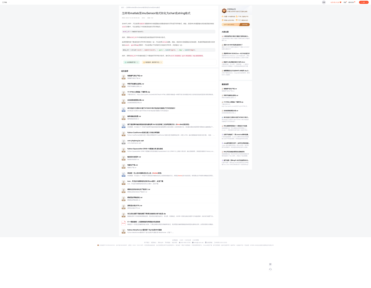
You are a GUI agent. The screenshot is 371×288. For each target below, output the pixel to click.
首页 (122, 7)
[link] (122, 7)
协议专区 (174, 242)
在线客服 (209, 242)
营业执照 (247, 245)
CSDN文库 (188, 240)
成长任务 (351, 2)
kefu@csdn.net (198, 242)
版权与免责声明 (225, 245)
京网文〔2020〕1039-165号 (135, 245)
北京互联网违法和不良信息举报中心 (165, 245)
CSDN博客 (196, 240)
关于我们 (146, 242)
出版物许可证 (239, 245)
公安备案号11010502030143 (107, 245)
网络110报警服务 (186, 245)
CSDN (181, 240)
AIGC (143, 18)
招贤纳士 (153, 242)
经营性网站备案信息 (149, 245)
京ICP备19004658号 (121, 245)
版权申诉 (233, 245)
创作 (363, 2)
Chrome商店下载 (207, 245)
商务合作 (160, 242)
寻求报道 (167, 242)
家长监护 (178, 245)
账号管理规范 (216, 245)
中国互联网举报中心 (197, 245)
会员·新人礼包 (335, 2)
